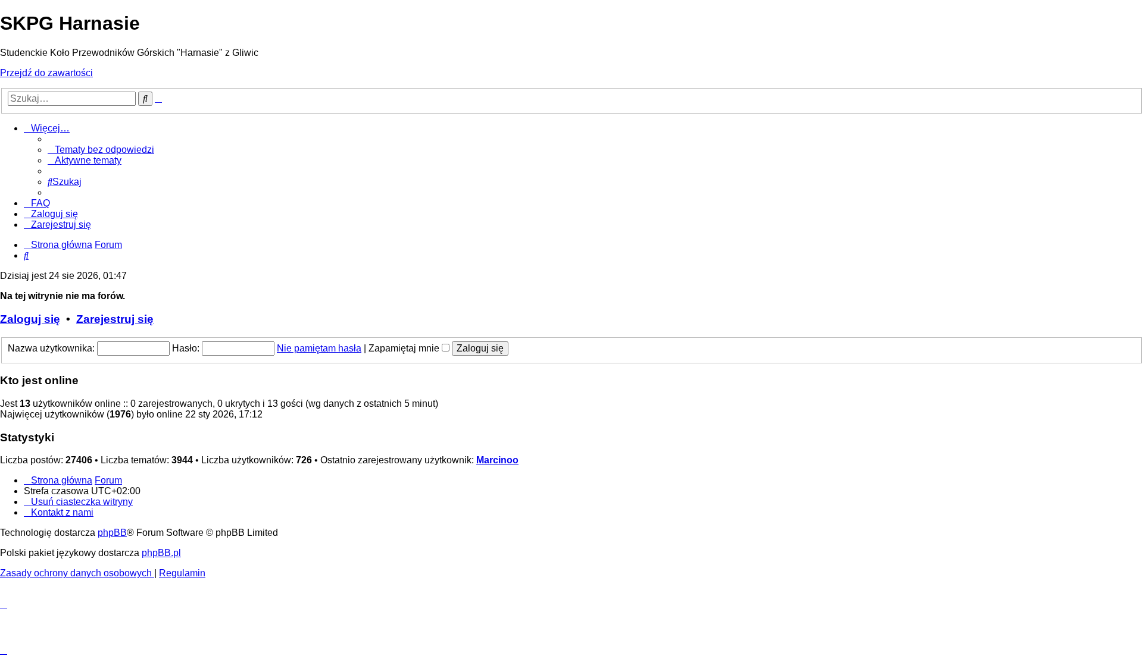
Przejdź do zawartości (46, 73)
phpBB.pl (161, 553)
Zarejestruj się (115, 319)
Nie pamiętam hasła (319, 348)
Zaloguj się (30, 319)
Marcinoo (497, 460)
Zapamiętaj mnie (405, 348)
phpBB (112, 533)
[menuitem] (101, 150)
